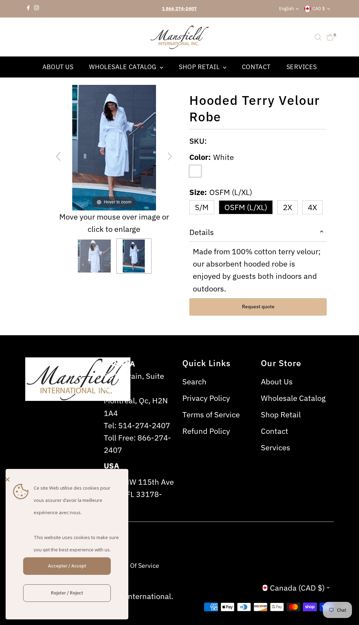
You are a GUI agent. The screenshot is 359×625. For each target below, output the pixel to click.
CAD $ (318, 9)
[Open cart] (330, 37)
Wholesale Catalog (123, 67)
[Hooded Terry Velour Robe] (94, 256)
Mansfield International (130, 596)
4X (312, 207)
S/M (202, 207)
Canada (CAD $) (297, 588)
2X (287, 207)
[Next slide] (170, 156)
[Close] (65, 479)
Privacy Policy (206, 398)
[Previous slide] (58, 156)
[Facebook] (28, 8)
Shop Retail (200, 67)
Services (301, 67)
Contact (256, 67)
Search (194, 381)
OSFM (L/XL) (245, 207)
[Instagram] (36, 8)
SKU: (198, 141)
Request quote (258, 306)
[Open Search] (318, 37)
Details (201, 232)
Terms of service (135, 565)
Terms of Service (211, 414)
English (286, 9)
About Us (58, 67)
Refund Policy (206, 431)
